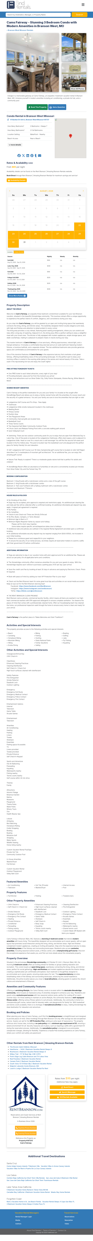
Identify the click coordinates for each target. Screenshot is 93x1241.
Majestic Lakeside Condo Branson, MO (24, 1066)
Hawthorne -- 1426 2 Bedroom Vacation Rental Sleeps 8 (31, 1049)
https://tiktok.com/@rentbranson (29, 591)
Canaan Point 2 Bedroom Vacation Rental (25, 1061)
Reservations (69, 1217)
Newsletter (69, 1220)
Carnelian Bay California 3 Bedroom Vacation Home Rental (28, 1192)
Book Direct (68, 1087)
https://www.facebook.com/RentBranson (35, 586)
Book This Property (38, 107)
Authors (18, 1224)
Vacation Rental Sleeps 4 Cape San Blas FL (58, 1202)
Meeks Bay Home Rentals (60, 1192)
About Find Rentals (34, 1230)
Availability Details (18, 180)
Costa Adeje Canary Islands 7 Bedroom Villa (23, 1166)
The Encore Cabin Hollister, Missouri (23, 1047)
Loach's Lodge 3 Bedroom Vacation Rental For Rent (29, 1068)
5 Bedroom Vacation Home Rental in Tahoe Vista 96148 (27, 1190)
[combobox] (38, 15)
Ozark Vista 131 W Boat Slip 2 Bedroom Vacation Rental (30, 1064)
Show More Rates (16, 296)
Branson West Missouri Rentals (20, 30)
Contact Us (62, 1230)
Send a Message (68, 1092)
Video (67, 1224)
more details (15, 145)
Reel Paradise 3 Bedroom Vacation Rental (25, 1059)
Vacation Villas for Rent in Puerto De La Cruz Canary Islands (29, 1168)
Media (17, 1220)
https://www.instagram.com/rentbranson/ (35, 588)
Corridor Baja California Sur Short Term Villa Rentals (26, 1178)
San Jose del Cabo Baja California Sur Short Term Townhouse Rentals (32, 1180)
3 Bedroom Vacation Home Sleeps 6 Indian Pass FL (26, 1204)
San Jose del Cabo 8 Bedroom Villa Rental (61, 1178)
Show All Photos (77, 89)
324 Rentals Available (68, 1097)
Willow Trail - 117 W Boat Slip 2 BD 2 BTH (25, 1054)
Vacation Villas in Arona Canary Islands (55, 1166)
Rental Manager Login (23, 1217)
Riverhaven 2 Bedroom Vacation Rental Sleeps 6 (28, 1052)
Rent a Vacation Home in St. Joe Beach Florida (24, 1202)
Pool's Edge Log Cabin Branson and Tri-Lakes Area (29, 1056)
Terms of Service (49, 1230)
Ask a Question (58, 107)
